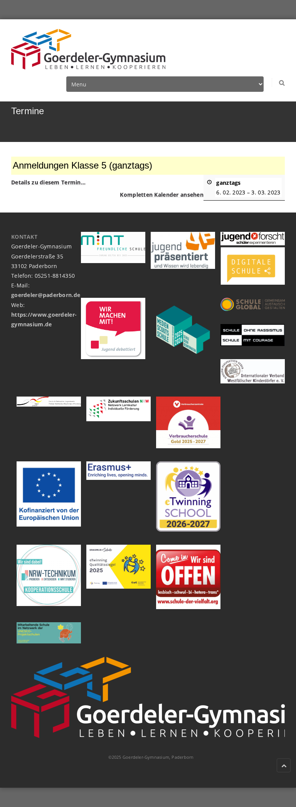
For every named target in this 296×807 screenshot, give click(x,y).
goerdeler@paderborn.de (45, 295)
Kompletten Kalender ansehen (162, 194)
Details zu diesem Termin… (48, 182)
